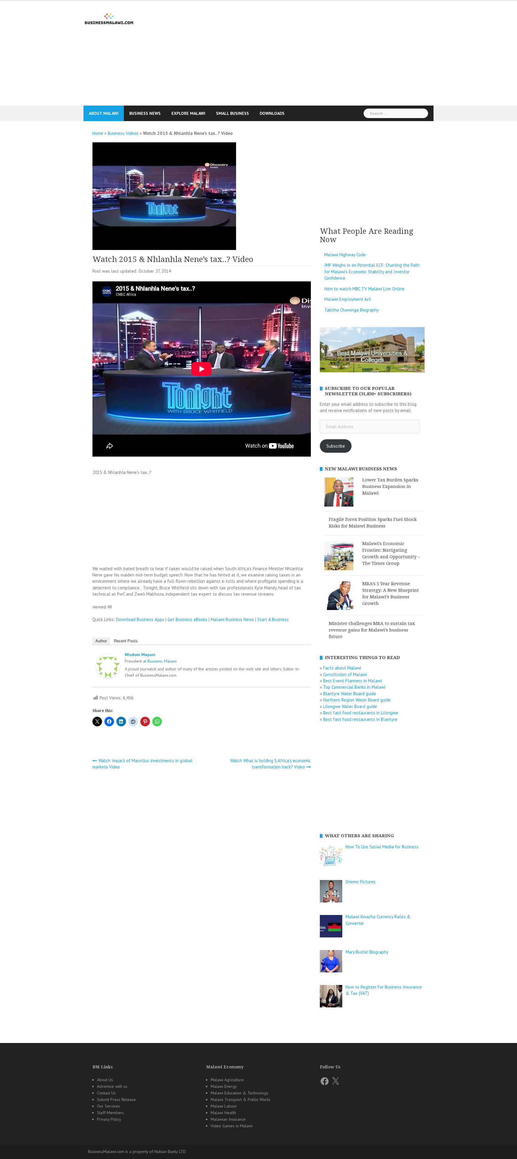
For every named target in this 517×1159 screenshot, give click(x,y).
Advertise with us (112, 1086)
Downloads (272, 113)
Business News (145, 113)
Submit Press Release (116, 1099)
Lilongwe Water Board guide (350, 706)
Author (101, 641)
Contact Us (106, 1093)
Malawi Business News (232, 619)
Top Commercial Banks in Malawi (354, 687)
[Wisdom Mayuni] (108, 667)
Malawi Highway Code (345, 254)
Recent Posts (126, 641)
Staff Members (110, 1112)
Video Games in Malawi (232, 1125)
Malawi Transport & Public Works (240, 1099)
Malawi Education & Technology (239, 1093)
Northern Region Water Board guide (357, 700)
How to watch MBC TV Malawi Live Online (364, 289)
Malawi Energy (224, 1086)
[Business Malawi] (109, 18)
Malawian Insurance (228, 1119)
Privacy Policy (109, 1119)
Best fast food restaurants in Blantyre (360, 719)
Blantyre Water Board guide (349, 693)
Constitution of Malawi (345, 674)
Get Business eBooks (187, 619)
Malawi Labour (224, 1106)
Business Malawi (162, 661)
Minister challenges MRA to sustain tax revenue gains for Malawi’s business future (372, 630)
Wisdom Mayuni (140, 654)
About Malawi (103, 113)
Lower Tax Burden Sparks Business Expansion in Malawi (390, 486)
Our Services (108, 1106)
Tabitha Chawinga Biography (351, 310)
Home (97, 133)
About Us (105, 1079)
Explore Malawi (188, 113)
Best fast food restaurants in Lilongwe (360, 713)
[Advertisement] (258, 67)
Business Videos (123, 133)
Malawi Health (223, 1112)
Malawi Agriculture (227, 1079)
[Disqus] (201, 853)
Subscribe (335, 446)
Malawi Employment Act (347, 299)
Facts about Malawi (342, 668)
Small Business (232, 113)
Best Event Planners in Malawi (352, 681)
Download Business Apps (140, 619)
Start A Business (273, 619)
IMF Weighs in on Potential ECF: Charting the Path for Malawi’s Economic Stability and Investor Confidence (371, 271)
